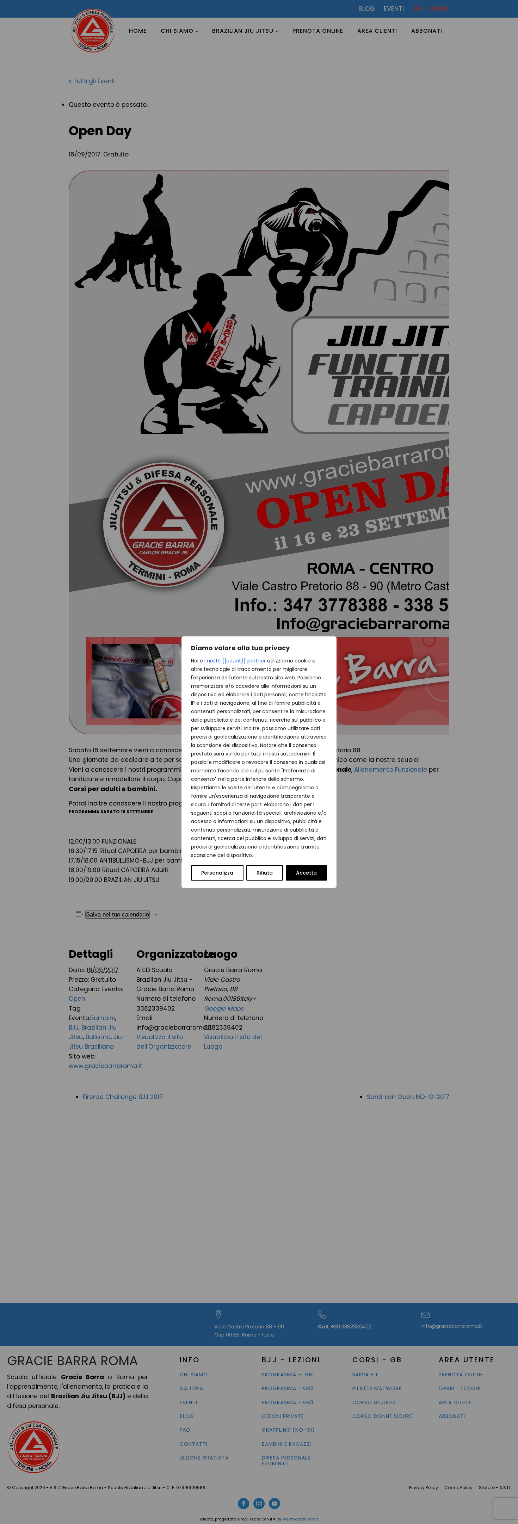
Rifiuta (265, 872)
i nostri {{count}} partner (235, 660)
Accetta (306, 872)
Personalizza (217, 872)
